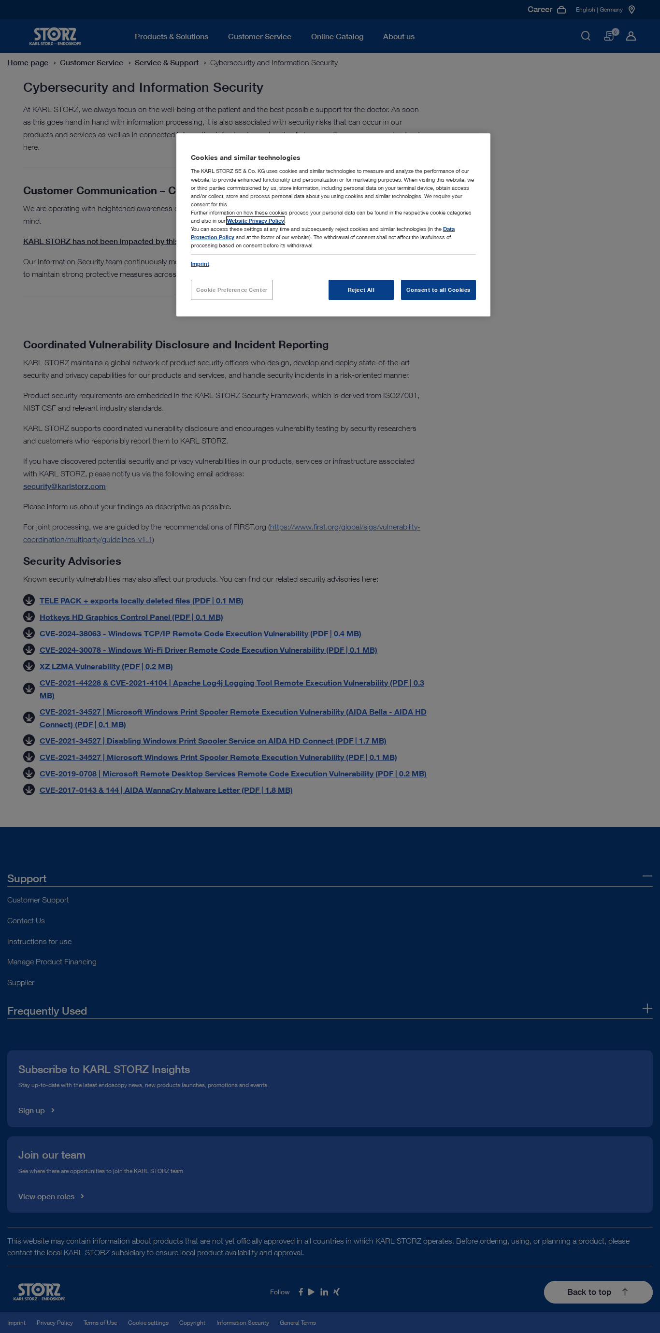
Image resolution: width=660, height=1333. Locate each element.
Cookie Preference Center (232, 290)
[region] (333, 224)
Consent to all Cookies (438, 290)
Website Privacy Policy (255, 220)
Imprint (200, 263)
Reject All (361, 290)
